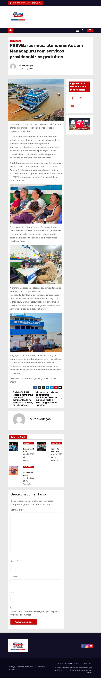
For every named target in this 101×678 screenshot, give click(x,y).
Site (12, 592)
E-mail (14, 576)
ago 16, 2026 (56, 454)
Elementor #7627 (72, 663)
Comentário (17, 509)
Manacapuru (15, 41)
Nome (14, 561)
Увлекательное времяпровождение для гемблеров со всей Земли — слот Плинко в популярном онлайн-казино (72, 670)
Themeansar (15, 669)
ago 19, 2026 (28, 454)
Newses (44, 667)
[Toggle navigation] (77, 30)
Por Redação (27, 66)
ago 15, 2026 (28, 478)
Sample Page (86, 663)
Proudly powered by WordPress (21, 667)
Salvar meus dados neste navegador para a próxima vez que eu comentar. (35, 613)
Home (60, 663)
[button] (83, 30)
